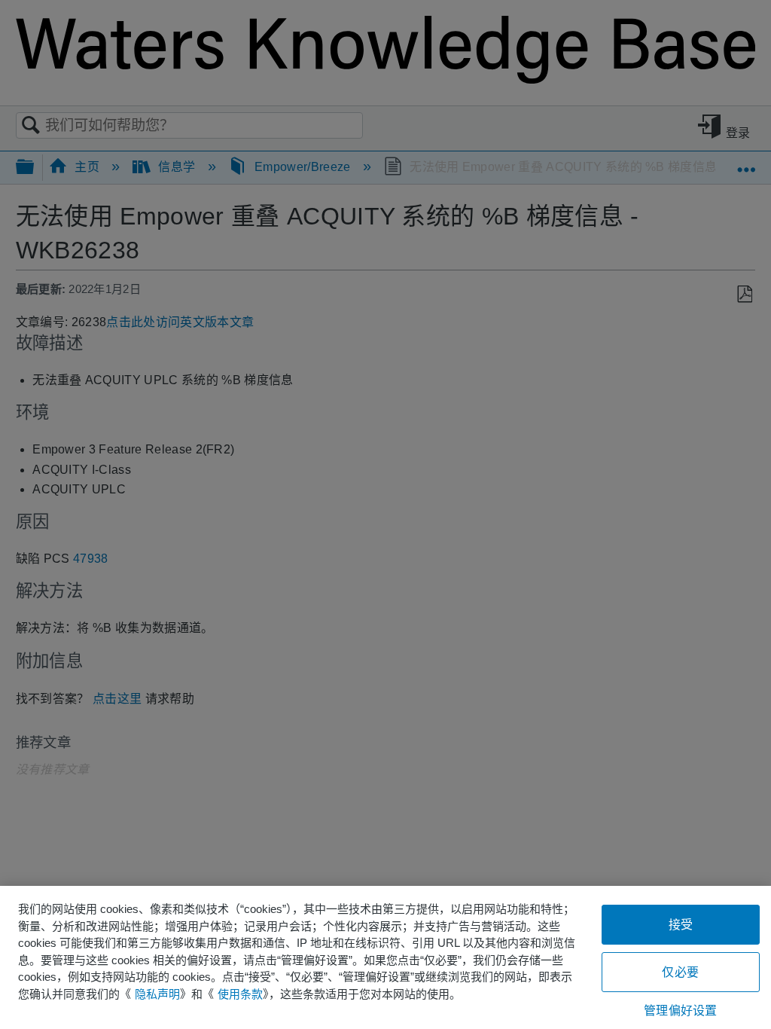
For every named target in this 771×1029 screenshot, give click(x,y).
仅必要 (680, 972)
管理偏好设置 (680, 1010)
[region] (385, 957)
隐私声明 (157, 994)
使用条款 (240, 994)
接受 (681, 924)
